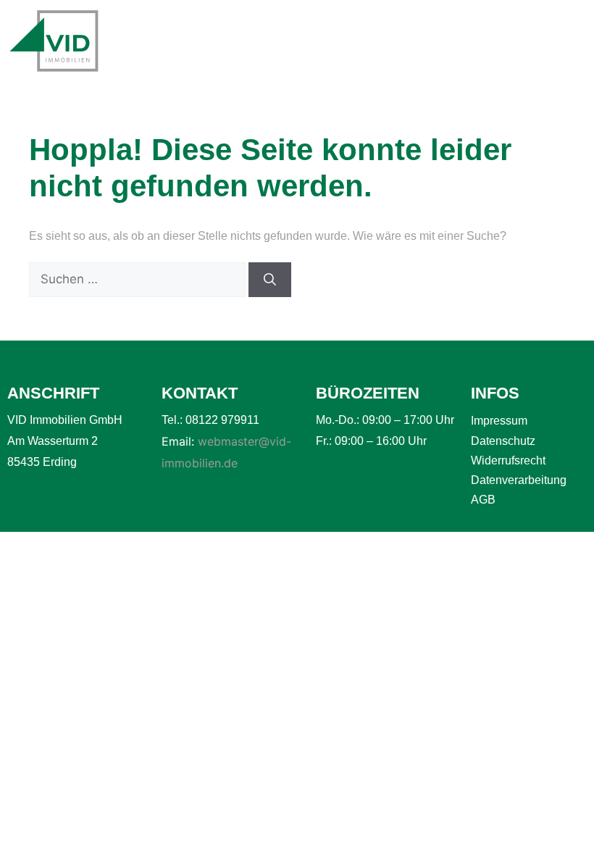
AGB (483, 499)
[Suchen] (269, 279)
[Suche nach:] (138, 279)
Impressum (499, 420)
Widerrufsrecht (508, 460)
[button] (524, 41)
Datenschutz (503, 441)
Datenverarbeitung (518, 480)
